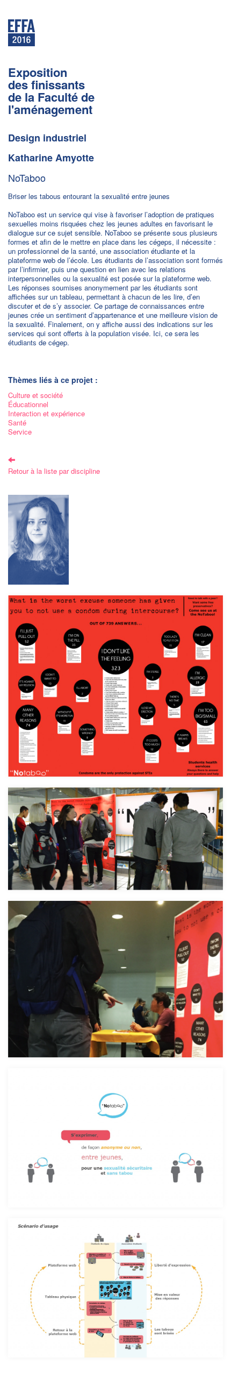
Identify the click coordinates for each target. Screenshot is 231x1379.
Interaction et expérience (46, 413)
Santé (17, 422)
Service (20, 432)
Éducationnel (28, 404)
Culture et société (35, 395)
